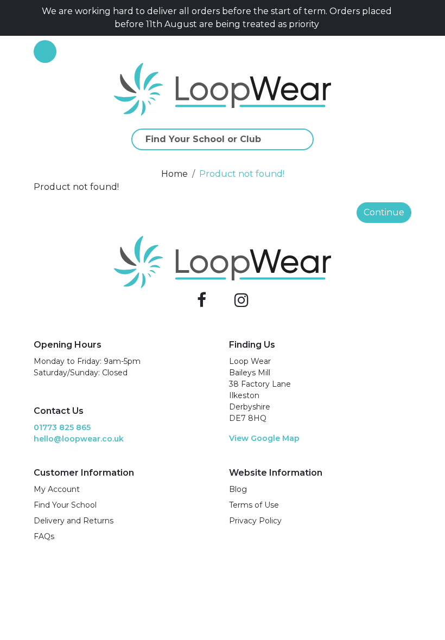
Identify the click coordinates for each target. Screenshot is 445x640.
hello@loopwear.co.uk (79, 439)
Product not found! (241, 174)
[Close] (407, 18)
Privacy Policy (255, 521)
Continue (384, 212)
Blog (238, 489)
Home (174, 174)
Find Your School (65, 505)
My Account (57, 489)
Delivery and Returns (73, 521)
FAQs (44, 536)
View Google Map (264, 438)
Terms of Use (254, 505)
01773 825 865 (62, 427)
